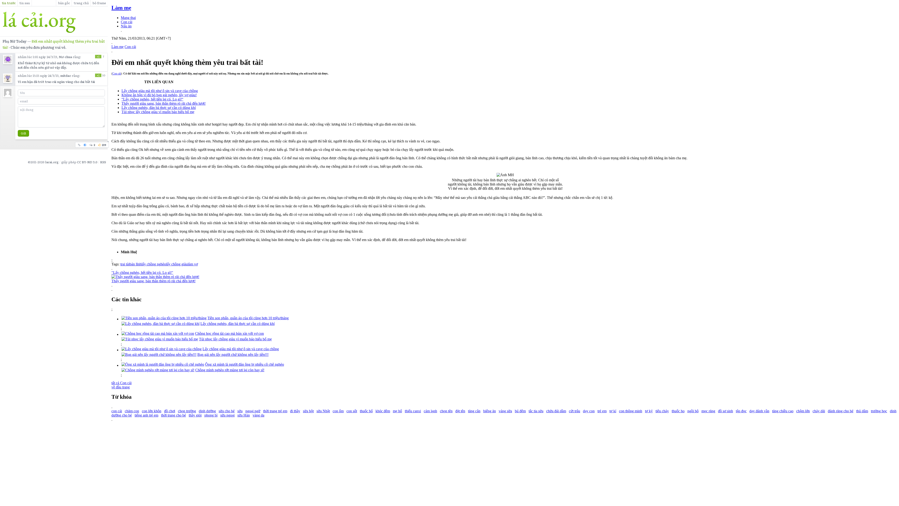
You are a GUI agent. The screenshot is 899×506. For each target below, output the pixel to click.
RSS (103, 162)
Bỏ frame (99, 3)
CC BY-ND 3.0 (87, 162)
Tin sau (24, 3)
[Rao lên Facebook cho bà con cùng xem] (85, 145)
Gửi (23, 133)
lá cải (54, 22)
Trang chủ (81, 3)
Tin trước (9, 3)
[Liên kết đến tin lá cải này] (79, 145)
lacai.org (52, 162)
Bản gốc (64, 3)
